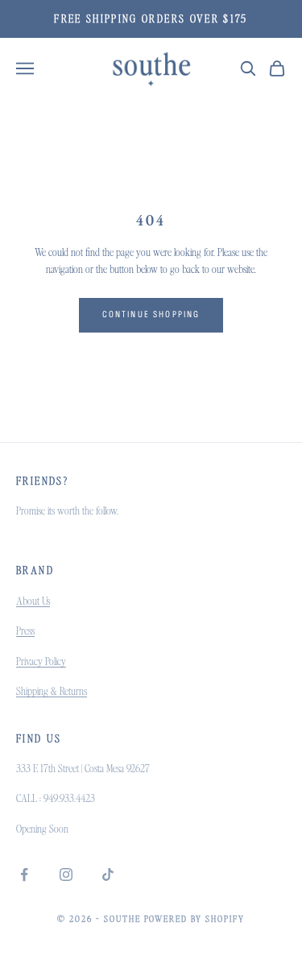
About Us (33, 600)
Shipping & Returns (51, 690)
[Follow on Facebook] (24, 874)
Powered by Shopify (195, 918)
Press (25, 630)
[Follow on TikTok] (108, 874)
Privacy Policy (41, 661)
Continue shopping (151, 314)
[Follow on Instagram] (66, 874)
